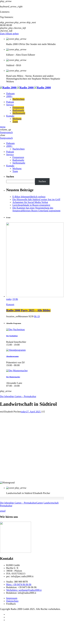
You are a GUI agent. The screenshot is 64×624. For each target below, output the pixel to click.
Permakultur (6, 505)
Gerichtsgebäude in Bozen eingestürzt (31, 205)
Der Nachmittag (12, 336)
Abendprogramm (12, 356)
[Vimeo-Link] (25, 87)
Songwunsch (6, 132)
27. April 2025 (31, 411)
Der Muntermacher (13, 377)
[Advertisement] (32, 448)
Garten (39, 503)
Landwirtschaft (51, 503)
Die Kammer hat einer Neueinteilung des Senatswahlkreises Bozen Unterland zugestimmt (36, 209)
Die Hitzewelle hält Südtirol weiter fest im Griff (36, 199)
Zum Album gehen (9, 33)
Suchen (10, 176)
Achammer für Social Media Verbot (30, 202)
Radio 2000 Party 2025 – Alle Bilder (28, 310)
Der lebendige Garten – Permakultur (18, 396)
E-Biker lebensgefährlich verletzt (28, 196)
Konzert (10, 304)
